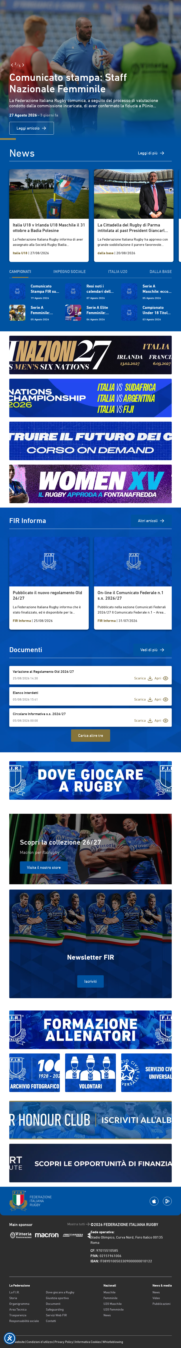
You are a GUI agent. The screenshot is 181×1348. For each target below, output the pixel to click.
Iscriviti (90, 981)
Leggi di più (148, 153)
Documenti (53, 1303)
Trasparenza (17, 1315)
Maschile (109, 1292)
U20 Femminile (114, 1309)
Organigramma (19, 1303)
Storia (13, 1298)
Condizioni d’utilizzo (39, 1342)
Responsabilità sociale (24, 1321)
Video (156, 1298)
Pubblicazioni (161, 1303)
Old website (17, 1342)
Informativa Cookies (88, 1342)
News (107, 1315)
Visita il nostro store (44, 867)
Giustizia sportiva (57, 1298)
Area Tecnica (17, 1309)
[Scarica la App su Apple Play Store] (154, 1201)
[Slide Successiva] (23, 65)
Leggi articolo (28, 128)
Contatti (51, 1321)
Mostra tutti (76, 1224)
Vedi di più (149, 649)
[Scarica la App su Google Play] (167, 1201)
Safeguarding (55, 1309)
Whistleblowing (113, 1342)
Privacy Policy (64, 1342)
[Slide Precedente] (12, 65)
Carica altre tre (90, 735)
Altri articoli (148, 520)
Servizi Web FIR (56, 1315)
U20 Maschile (113, 1303)
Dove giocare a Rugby (60, 1292)
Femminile (110, 1298)
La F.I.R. (14, 1292)
